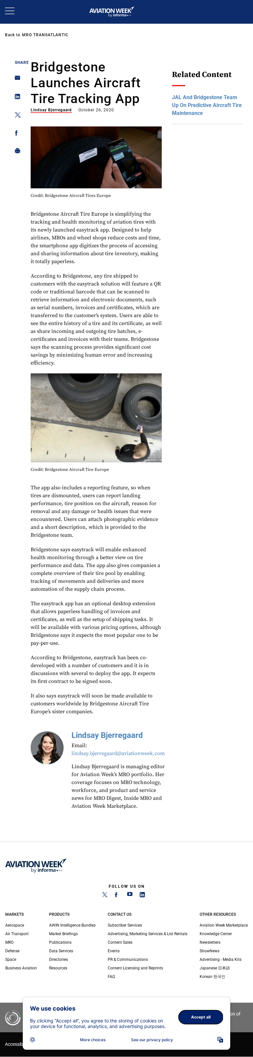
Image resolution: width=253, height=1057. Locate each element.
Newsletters (210, 942)
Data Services (61, 951)
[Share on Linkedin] (15, 98)
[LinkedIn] (142, 896)
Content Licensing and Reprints (135, 968)
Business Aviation (21, 968)
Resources (58, 968)
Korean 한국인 (212, 976)
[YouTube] (129, 896)
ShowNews (209, 951)
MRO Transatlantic (45, 35)
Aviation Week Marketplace (224, 925)
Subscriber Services (125, 925)
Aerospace (14, 925)
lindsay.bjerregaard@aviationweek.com (118, 753)
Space (10, 959)
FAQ (111, 976)
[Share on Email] (15, 80)
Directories (58, 959)
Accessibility (17, 1044)
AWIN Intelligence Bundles (72, 925)
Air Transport (17, 934)
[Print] (15, 152)
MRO (9, 942)
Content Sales (120, 942)
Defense (12, 951)
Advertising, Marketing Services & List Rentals (147, 934)
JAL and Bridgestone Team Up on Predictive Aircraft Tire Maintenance (207, 105)
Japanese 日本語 (215, 968)
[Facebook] (117, 896)
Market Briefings (63, 934)
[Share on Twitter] (15, 116)
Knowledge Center (216, 934)
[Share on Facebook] (15, 134)
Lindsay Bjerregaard (51, 110)
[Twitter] (104, 896)
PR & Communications (128, 959)
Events (114, 951)
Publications (60, 942)
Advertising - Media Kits (220, 959)
